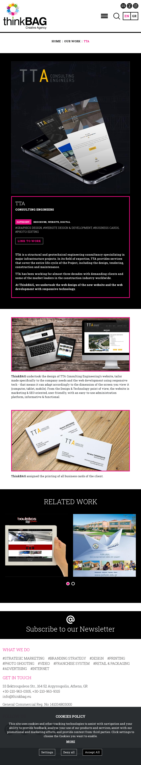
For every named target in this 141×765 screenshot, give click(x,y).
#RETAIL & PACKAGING (111, 663)
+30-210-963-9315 (46, 691)
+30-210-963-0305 (17, 691)
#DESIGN (97, 658)
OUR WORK (72, 41)
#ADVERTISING (15, 668)
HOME (56, 41)
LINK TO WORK (29, 241)
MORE (70, 741)
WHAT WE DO (16, 649)
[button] (67, 583)
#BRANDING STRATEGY (67, 658)
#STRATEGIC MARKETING (23, 658)
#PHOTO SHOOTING (18, 663)
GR (134, 16)
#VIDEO (44, 663)
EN (126, 16)
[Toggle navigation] (104, 16)
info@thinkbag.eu (17, 696)
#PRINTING (116, 658)
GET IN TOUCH (17, 677)
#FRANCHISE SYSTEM (71, 663)
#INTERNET (39, 668)
